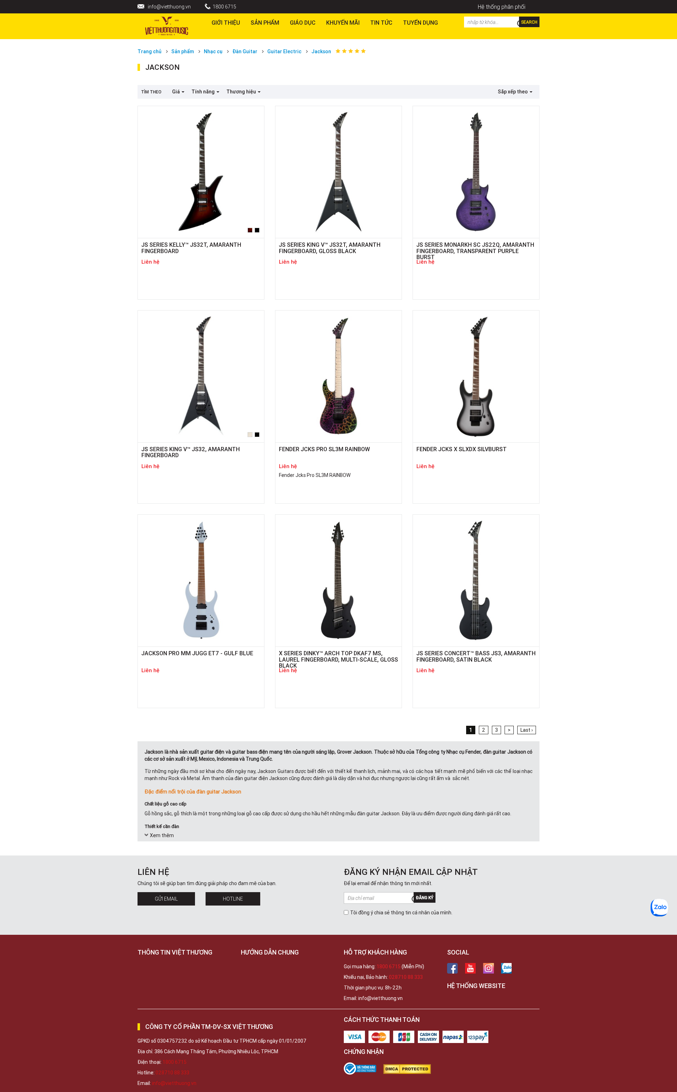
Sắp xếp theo (513, 91)
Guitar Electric (284, 51)
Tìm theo (151, 91)
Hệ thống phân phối (501, 6)
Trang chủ (149, 51)
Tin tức (381, 22)
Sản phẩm (265, 22)
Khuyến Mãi (343, 22)
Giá (176, 91)
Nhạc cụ (213, 51)
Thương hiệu (241, 91)
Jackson (321, 51)
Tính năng (203, 91)
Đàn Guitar (244, 51)
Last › (526, 730)
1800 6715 (224, 7)
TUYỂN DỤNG (420, 22)
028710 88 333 (406, 977)
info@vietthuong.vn (169, 7)
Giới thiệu (226, 22)
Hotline (233, 899)
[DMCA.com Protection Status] (410, 1069)
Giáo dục (303, 22)
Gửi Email (166, 899)
